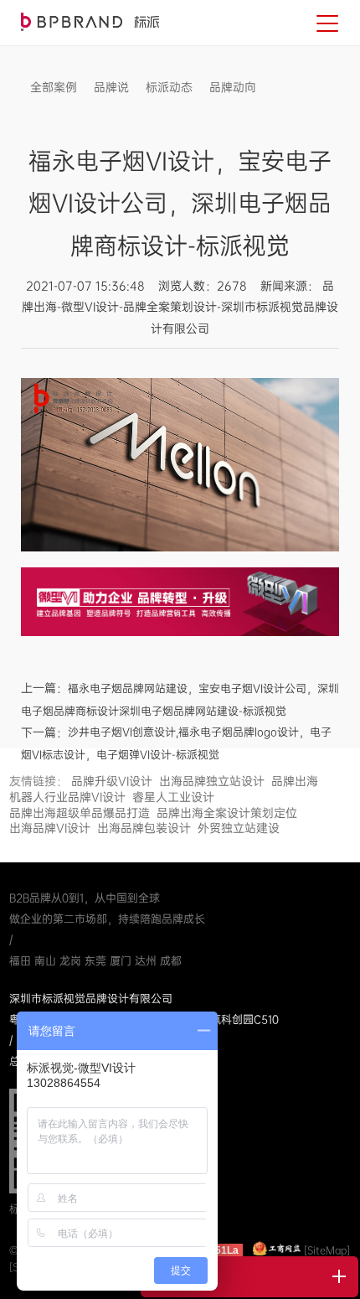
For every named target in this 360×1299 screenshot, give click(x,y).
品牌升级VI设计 (111, 781)
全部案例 (53, 87)
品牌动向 (232, 87)
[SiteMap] (327, 1250)
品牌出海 (294, 781)
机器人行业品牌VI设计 (67, 797)
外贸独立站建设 (239, 828)
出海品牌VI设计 (49, 828)
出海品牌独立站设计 (212, 781)
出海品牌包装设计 (144, 828)
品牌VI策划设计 (90, 22)
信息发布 (53, 112)
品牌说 (111, 87)
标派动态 (169, 87)
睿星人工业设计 (173, 797)
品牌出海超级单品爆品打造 (79, 812)
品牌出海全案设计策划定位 (227, 812)
